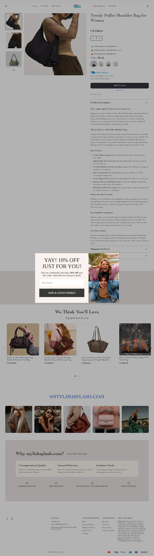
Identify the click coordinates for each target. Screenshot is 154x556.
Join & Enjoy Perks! (62, 292)
